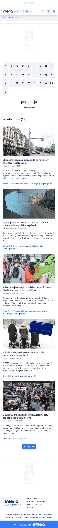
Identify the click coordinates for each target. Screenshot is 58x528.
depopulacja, (7, 313)
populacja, (45, 183)
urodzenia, (16, 376)
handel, (5, 183)
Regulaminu (39, 514)
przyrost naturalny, (40, 311)
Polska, (5, 311)
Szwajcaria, (19, 183)
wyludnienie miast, (37, 246)
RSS (28, 504)
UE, (9, 311)
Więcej (27, 446)
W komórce (37, 504)
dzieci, (5, 376)
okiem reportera (9, 248)
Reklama (30, 507)
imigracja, (37, 183)
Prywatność (48, 514)
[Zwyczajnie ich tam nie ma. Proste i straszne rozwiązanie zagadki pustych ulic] (29, 207)
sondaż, (12, 183)
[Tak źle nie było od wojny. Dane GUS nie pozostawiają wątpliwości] (29, 337)
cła (51, 183)
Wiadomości (29, 107)
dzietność (32, 376)
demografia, (17, 246)
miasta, (5, 246)
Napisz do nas (32, 498)
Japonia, (6, 438)
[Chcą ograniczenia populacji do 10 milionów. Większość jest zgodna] (29, 145)
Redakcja (30, 501)
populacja (29, 101)
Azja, (11, 438)
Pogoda (5, 18)
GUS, (10, 246)
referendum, (28, 183)
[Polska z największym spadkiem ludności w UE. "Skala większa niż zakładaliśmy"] (29, 273)
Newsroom (41, 501)
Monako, (16, 438)
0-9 (52, 82)
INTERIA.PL (19, 517)
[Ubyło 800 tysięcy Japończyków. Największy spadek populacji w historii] (29, 400)
